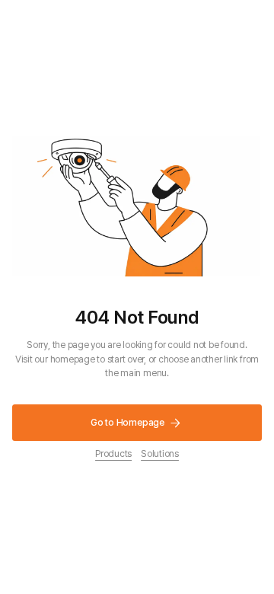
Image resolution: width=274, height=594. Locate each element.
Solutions (160, 453)
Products (113, 453)
